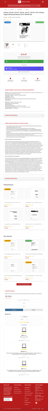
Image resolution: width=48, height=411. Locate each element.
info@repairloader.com (39, 393)
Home (6, 9)
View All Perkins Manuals (24, 284)
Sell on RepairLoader (18, 393)
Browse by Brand (17, 389)
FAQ (25, 396)
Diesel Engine (19, 9)
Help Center (27, 398)
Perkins (27, 9)
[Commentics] (24, 337)
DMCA (39, 408)
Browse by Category (17, 391)
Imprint (42, 408)
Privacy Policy (34, 408)
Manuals (12, 9)
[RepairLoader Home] (24, 2)
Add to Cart (17, 61)
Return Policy (27, 389)
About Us (26, 400)
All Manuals (16, 387)
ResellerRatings (27, 402)
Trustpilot (26, 404)
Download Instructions (29, 393)
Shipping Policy (27, 387)
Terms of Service (28, 391)
